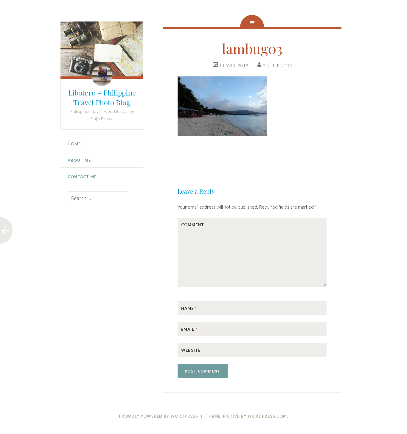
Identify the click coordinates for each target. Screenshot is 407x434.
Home (74, 143)
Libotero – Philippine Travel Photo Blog (102, 97)
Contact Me (82, 176)
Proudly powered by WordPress (158, 416)
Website (191, 350)
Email (189, 329)
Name (189, 308)
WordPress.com (267, 416)
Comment (192, 228)
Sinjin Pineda (277, 65)
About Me (79, 160)
